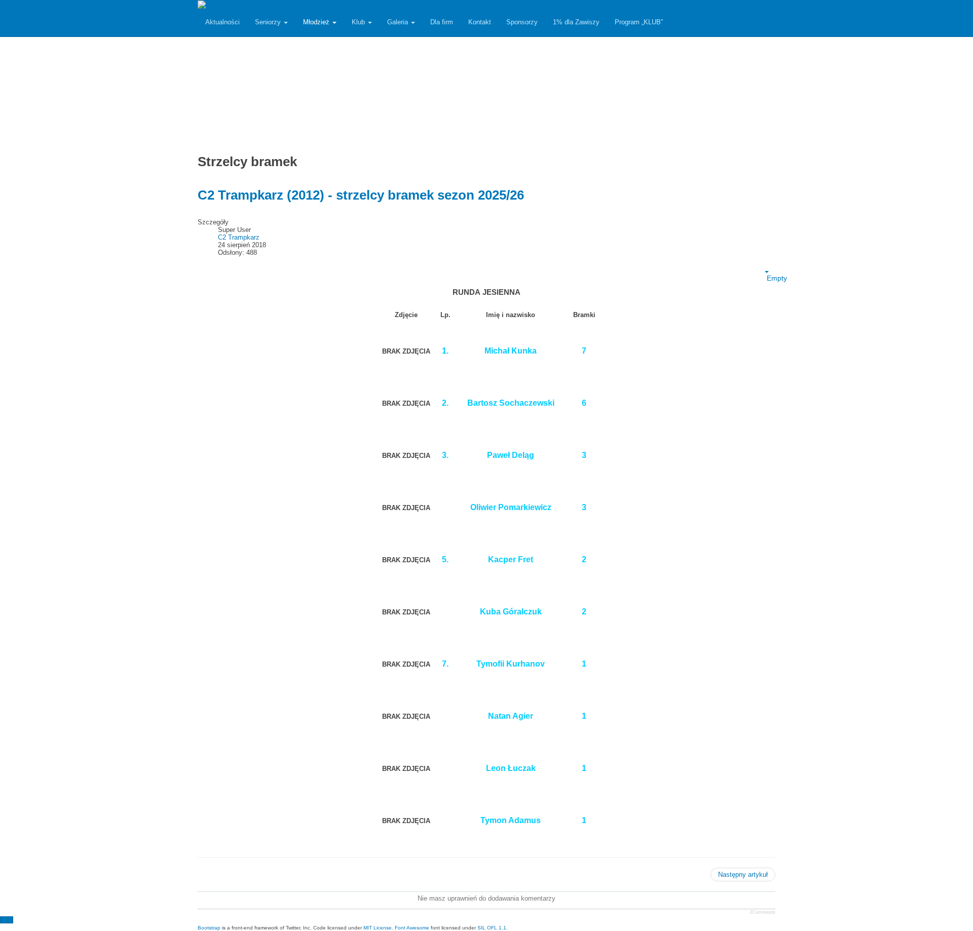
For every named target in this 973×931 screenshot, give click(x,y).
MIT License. (378, 927)
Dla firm (441, 22)
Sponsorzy (522, 22)
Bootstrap (209, 927)
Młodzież (317, 22)
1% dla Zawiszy (576, 22)
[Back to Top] (6, 919)
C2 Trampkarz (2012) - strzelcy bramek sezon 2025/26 (361, 195)
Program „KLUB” (639, 22)
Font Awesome (412, 927)
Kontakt (479, 22)
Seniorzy (269, 22)
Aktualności (222, 22)
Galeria (398, 22)
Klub (359, 22)
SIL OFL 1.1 (491, 927)
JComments (762, 912)
